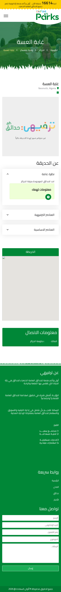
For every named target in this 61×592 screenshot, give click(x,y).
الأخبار (56, 499)
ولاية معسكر (26, 50)
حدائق (56, 493)
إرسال (30, 568)
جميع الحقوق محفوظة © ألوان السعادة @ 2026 (30, 589)
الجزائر (42, 50)
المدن (56, 487)
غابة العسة (8, 50)
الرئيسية (54, 50)
